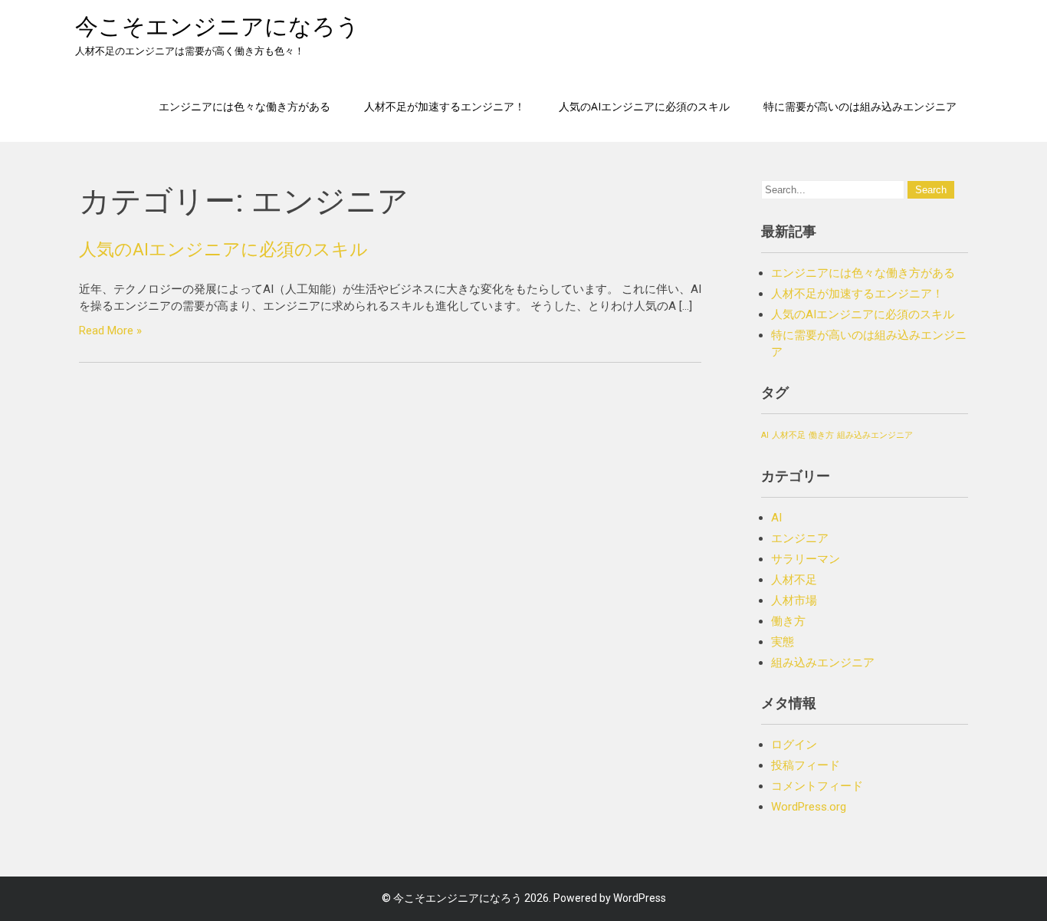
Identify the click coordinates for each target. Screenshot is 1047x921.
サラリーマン (805, 559)
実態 (782, 642)
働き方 (821, 435)
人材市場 (794, 600)
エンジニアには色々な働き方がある (244, 106)
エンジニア (800, 538)
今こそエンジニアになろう (217, 26)
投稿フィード (805, 765)
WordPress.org (808, 807)
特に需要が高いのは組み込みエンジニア (860, 106)
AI (765, 435)
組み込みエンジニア (875, 435)
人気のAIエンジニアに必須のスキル (644, 106)
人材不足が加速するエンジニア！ (444, 106)
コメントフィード (817, 786)
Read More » (110, 330)
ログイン (794, 745)
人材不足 (789, 435)
